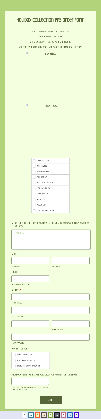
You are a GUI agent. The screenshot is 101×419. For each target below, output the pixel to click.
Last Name (56, 266)
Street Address (17, 303)
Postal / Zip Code (18, 343)
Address (16, 290)
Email (15, 272)
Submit (51, 399)
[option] (24, 415)
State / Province (58, 330)
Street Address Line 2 (19, 316)
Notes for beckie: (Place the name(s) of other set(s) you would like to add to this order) (50, 224)
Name (15, 253)
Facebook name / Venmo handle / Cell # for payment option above (45, 374)
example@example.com (21, 285)
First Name (16, 266)
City (13, 330)
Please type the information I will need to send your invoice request (30, 388)
